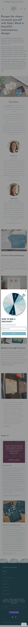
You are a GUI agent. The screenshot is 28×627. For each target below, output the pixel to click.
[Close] (25, 290)
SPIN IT (13, 333)
